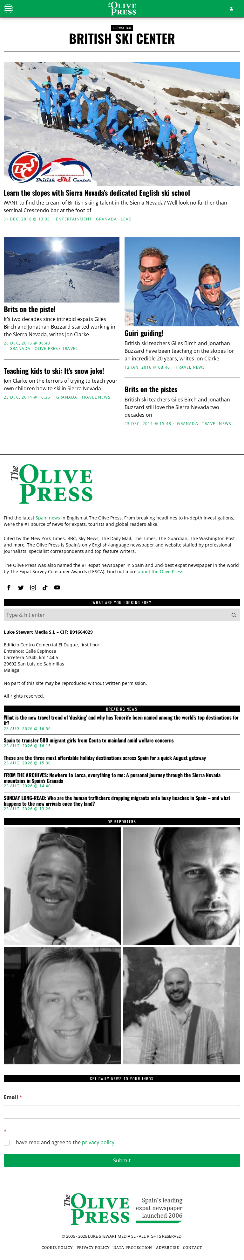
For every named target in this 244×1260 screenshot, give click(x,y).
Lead (126, 219)
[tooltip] (9, 587)
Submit (122, 1160)
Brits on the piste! (30, 309)
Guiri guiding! (144, 333)
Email (13, 1097)
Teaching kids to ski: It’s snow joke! (54, 370)
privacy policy (98, 1142)
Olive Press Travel (56, 348)
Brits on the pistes (151, 389)
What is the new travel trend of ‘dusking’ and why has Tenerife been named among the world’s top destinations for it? (121, 720)
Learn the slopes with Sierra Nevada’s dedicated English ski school (96, 192)
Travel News (190, 367)
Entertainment (74, 219)
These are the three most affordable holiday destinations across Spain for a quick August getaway (105, 758)
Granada (106, 219)
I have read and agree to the (63, 1142)
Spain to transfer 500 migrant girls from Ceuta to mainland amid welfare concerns (89, 740)
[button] (233, 615)
